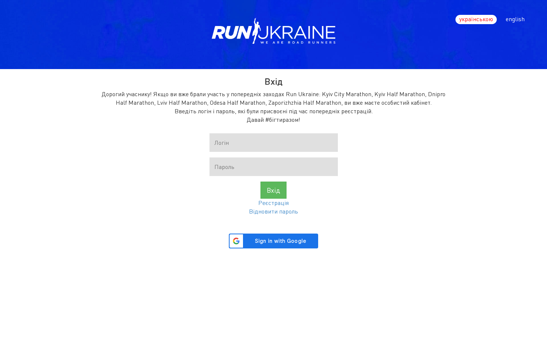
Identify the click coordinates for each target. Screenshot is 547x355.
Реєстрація (273, 202)
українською (476, 19)
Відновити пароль (273, 211)
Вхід (273, 190)
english (515, 19)
